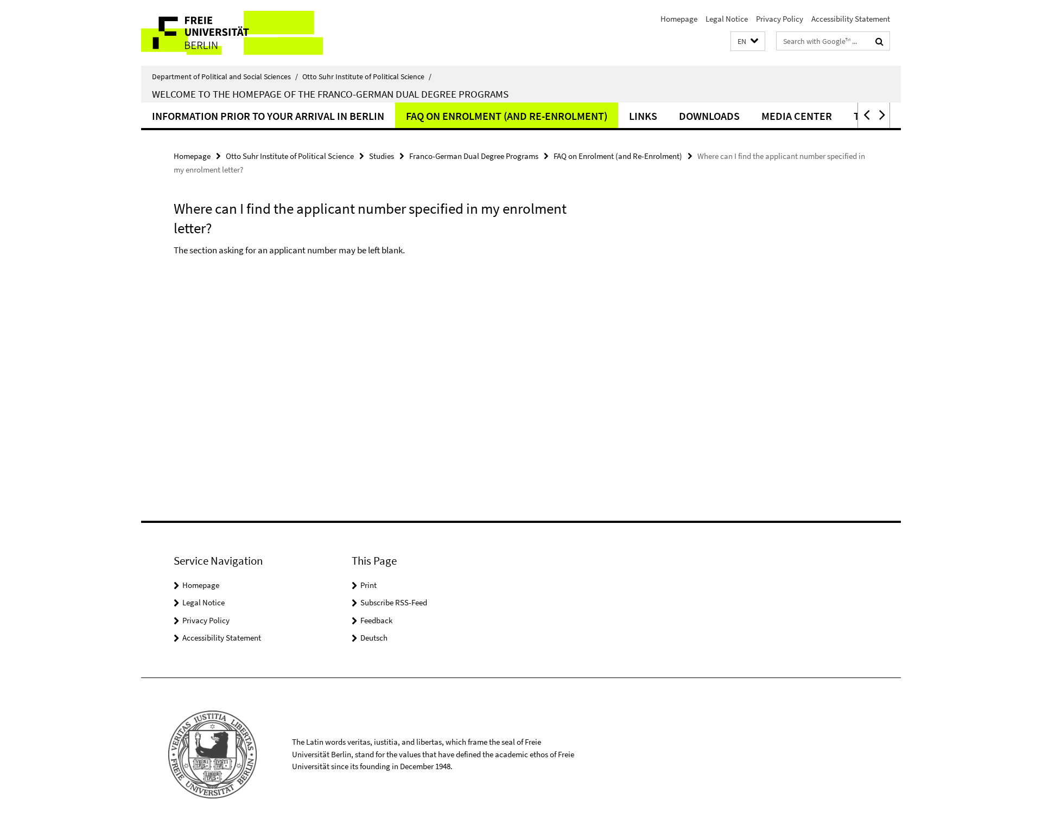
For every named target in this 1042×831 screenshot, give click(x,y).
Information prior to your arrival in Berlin (268, 116)
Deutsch (373, 637)
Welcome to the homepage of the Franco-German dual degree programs (330, 93)
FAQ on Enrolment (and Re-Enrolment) (506, 116)
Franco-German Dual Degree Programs (473, 156)
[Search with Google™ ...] (879, 41)
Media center (796, 116)
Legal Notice (727, 19)
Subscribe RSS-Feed (393, 602)
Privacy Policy (779, 19)
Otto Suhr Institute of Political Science (366, 76)
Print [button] (368, 585)
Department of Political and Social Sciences (225, 76)
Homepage (678, 19)
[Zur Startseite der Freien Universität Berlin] (232, 33)
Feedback (376, 620)
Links (643, 116)
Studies (381, 156)
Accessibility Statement (850, 19)
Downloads (709, 116)
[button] (747, 41)
